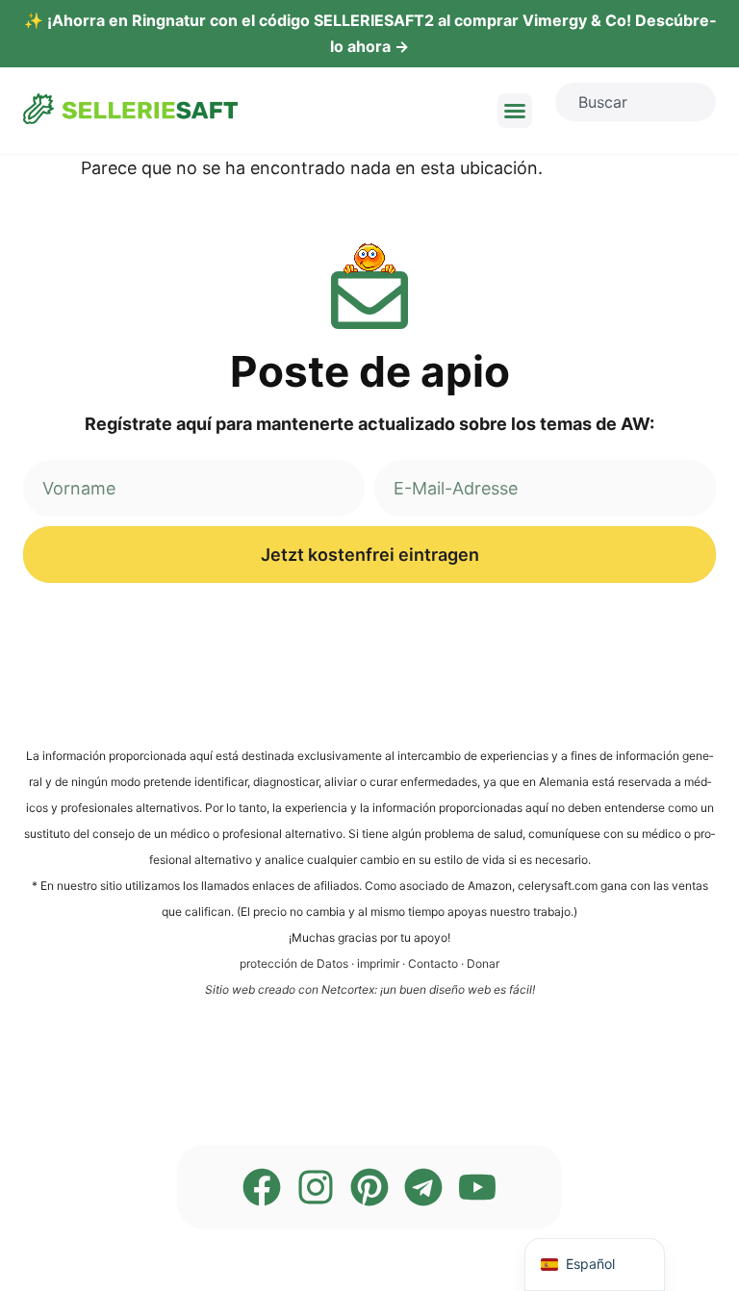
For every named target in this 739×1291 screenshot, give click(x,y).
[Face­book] (261, 1187)
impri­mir (378, 963)
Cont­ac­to (433, 963)
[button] (514, 110)
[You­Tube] (477, 1187)
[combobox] (635, 102)
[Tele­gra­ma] (423, 1187)
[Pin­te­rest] (369, 1187)
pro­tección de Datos (294, 963)
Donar (483, 963)
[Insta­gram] (315, 1187)
